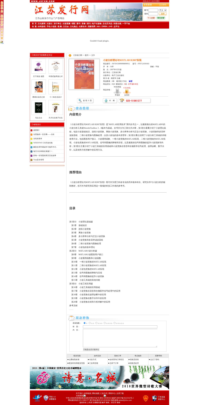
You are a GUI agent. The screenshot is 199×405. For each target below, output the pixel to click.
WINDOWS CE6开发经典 (43, 143)
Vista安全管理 (38, 160)
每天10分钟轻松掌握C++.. (43, 151)
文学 (93, 55)
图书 (86, 55)
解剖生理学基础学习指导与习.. (45, 147)
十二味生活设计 (56, 97)
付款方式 (92, 360)
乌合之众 (38, 118)
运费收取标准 (74, 360)
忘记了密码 (154, 360)
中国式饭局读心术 (56, 76)
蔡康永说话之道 (38, 97)
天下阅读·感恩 (38, 76)
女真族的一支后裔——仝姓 (43, 134)
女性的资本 (37, 139)
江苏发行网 (77, 55)
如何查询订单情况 (117, 360)
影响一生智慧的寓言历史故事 (44, 155)
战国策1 (36, 130)
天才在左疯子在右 (56, 118)
